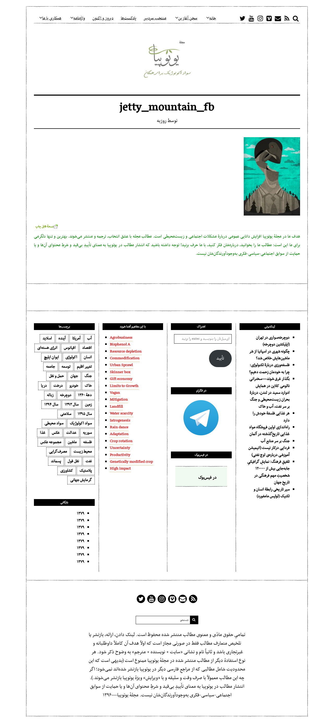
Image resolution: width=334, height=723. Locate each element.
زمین (88, 404)
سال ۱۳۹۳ (72, 404)
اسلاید (47, 338)
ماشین (72, 442)
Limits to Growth (124, 386)
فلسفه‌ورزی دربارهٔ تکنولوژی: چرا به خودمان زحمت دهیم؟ (269, 368)
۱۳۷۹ (80, 513)
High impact (120, 468)
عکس (56, 432)
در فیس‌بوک (201, 455)
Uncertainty (120, 447)
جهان (74, 376)
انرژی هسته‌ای (47, 347)
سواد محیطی (54, 423)
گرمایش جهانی (81, 480)
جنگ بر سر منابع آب (275, 441)
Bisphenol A (120, 344)
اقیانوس (70, 347)
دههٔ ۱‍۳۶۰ (85, 395)
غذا (42, 432)
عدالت (71, 432)
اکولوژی (71, 357)
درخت (58, 385)
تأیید (220, 358)
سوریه (87, 432)
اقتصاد (87, 347)
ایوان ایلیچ (51, 357)
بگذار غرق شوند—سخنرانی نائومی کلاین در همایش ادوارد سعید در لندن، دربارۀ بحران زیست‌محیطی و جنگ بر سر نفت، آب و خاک (269, 392)
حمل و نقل (56, 376)
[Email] (277, 18)
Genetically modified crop (131, 461)
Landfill (116, 406)
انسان (88, 357)
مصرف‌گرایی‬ (58, 451)
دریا (44, 385)
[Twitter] (242, 18)
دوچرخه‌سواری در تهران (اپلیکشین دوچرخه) (273, 341)
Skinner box (120, 372)
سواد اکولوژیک (81, 423)
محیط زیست (83, 451)
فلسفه (87, 442)
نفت (89, 461)
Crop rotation (121, 441)
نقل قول (73, 461)
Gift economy (121, 378)
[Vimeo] (269, 18)
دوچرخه (65, 395)
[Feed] (286, 18)
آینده (62, 338)
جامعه (50, 366)
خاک (88, 385)
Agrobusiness (121, 337)
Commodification (125, 358)
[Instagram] (260, 18)
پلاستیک (86, 470)
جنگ (88, 376)
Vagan (115, 392)
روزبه (161, 121)
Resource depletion (126, 351)
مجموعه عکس (50, 442)
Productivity (120, 455)
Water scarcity (121, 413)
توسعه (66, 366)
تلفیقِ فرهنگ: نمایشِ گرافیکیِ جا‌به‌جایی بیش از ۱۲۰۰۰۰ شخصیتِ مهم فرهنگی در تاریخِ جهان (268, 472)
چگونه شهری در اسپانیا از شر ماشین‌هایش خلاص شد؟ (269, 355)
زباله (50, 395)
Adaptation (119, 434)
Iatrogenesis (120, 420)
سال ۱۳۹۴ (51, 404)
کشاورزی (66, 470)
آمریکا (76, 338)
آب (89, 338)
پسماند (56, 461)
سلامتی (65, 413)
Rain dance (119, 427)
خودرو (73, 385)
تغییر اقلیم (84, 366)
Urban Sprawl (121, 365)
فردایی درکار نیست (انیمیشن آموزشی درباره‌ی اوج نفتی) (269, 451)
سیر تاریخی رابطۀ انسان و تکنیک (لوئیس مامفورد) (272, 493)
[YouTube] (251, 18)
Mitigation (119, 399)
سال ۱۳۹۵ (85, 413)
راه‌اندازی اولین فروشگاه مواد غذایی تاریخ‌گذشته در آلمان (269, 430)
